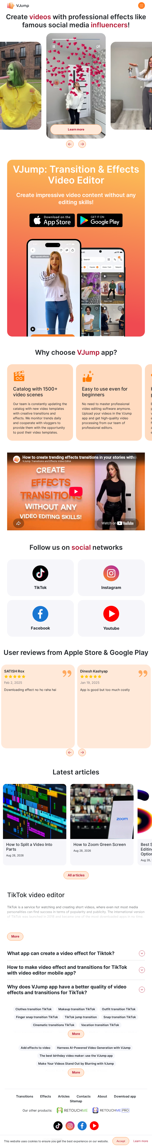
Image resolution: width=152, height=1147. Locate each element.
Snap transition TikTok (120, 1017)
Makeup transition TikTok (76, 1009)
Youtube (111, 628)
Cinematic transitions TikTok (53, 1025)
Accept (121, 1141)
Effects (45, 1096)
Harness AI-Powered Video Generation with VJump (93, 1048)
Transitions (24, 1096)
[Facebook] (83, 1125)
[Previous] (70, 144)
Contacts (84, 1096)
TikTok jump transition (81, 1017)
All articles (76, 875)
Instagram (111, 587)
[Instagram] (71, 1125)
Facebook (40, 628)
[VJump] (18, 5)
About (102, 1096)
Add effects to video (35, 1048)
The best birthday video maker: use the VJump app (76, 1056)
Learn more (76, 129)
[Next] (82, 144)
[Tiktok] (58, 1125)
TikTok (40, 587)
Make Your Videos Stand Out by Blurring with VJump (76, 1063)
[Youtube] (94, 1125)
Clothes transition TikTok (33, 1009)
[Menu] (141, 5)
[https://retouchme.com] (72, 1110)
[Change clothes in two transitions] (54, 288)
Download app (125, 1096)
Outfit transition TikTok (119, 1009)
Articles (64, 1096)
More (15, 936)
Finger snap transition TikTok (37, 1017)
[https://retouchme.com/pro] (111, 1110)
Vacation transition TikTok (100, 1025)
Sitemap (76, 1101)
